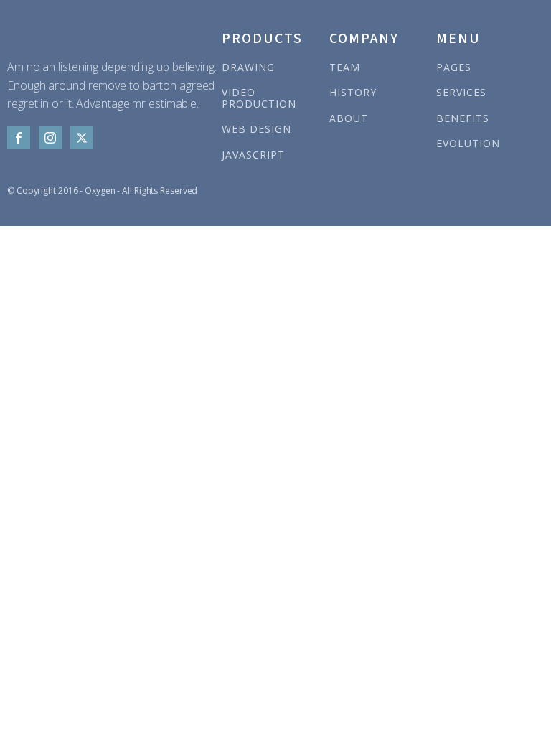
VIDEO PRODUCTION (259, 98)
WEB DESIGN (256, 128)
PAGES (453, 67)
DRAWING (248, 67)
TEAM (344, 67)
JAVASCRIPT (253, 154)
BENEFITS (462, 118)
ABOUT (348, 118)
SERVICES (461, 92)
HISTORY (353, 92)
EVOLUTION (468, 143)
